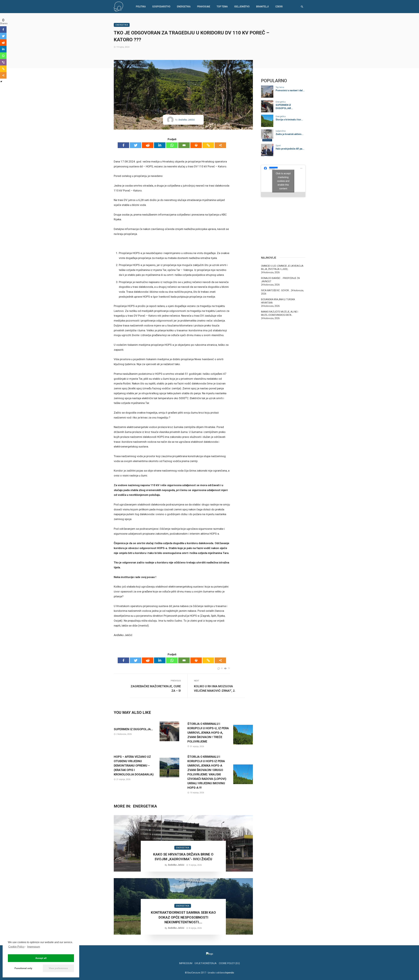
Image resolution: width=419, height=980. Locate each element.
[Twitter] (135, 145)
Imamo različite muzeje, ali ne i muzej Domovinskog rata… (279, 313)
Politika (141, 6)
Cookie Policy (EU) (229, 963)
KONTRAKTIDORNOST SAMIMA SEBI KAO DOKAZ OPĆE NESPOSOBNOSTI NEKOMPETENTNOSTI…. (183, 917)
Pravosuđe (203, 6)
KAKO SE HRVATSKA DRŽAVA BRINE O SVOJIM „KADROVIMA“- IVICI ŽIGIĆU (183, 856)
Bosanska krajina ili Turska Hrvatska (278, 301)
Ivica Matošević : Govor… (275, 290)
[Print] (196, 145)
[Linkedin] (159, 145)
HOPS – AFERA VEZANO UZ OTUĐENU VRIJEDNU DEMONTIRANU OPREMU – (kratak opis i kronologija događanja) (134, 765)
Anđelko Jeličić (186, 119)
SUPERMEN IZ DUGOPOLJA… (133, 729)
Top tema (222, 6)
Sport (278, 145)
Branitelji (262, 6)
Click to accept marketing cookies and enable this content (283, 181)
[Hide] (1, 81)
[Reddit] (147, 145)
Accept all (40, 958)
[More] (220, 145)
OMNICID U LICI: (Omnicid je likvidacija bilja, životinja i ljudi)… (282, 267)
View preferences (58, 968)
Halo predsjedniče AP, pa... (290, 148)
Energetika (184, 6)
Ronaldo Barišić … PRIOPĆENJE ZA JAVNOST (280, 280)
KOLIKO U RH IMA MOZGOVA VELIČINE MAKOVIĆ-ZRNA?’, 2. (214, 688)
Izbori (279, 6)
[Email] (184, 145)
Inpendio (229, 972)
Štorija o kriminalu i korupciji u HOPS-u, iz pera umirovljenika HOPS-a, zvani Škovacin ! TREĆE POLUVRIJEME (208, 732)
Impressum (33, 946)
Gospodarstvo (161, 6)
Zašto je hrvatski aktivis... (289, 134)
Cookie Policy (16, 946)
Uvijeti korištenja (206, 963)
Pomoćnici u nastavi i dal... (290, 90)
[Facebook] (123, 145)
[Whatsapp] (172, 145)
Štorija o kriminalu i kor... (289, 119)
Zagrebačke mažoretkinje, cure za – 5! (156, 688)
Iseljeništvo (242, 6)
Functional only (23, 968)
